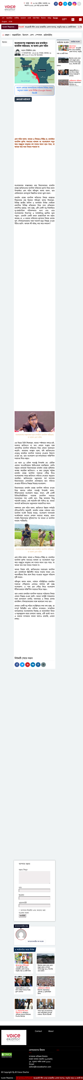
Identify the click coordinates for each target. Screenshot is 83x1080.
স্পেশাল (38, 35)
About (50, 1031)
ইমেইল (21, 895)
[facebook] (56, 4)
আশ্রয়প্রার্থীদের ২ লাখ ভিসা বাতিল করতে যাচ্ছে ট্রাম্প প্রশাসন (23, 990)
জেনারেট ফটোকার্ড (23, 99)
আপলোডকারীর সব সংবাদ (36, 941)
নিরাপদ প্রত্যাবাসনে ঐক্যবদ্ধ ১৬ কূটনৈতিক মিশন (44, 991)
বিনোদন (43, 18)
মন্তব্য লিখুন (23, 870)
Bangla (55, 18)
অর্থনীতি (16, 18)
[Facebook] (17, 664)
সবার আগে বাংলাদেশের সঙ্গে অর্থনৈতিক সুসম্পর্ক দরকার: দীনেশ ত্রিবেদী (45, 1012)
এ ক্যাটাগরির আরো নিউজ (24, 949)
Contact (38, 1031)
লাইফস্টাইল (36, 18)
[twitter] (60, 4)
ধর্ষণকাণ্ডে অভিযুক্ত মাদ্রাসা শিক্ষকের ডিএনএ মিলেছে (23, 1013)
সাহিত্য (49, 18)
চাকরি (29, 18)
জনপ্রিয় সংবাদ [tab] (75, 42)
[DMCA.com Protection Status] (6, 1055)
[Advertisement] (35, 120)
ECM (10, 22)
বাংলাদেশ (23, 18)
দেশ (3, 18)
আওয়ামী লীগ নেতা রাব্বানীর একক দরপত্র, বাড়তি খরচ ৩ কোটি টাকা (23, 968)
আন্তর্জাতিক (9, 18)
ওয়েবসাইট (23, 902)
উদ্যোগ (25, 35)
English (4, 22)
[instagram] (65, 4)
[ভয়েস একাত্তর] (10, 8)
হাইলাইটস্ (48, 35)
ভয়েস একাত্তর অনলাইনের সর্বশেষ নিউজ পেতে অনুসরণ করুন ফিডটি (34, 90)
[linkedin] (70, 4)
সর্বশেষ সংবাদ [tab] (63, 42)
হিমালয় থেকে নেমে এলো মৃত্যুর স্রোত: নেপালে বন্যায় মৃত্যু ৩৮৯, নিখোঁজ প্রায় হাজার (45, 968)
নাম (20, 887)
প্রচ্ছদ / (7, 35)
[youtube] (74, 4)
